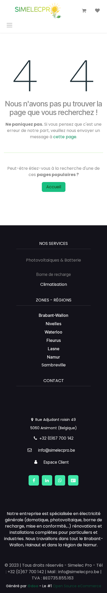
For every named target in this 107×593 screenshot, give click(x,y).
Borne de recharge (53, 274)
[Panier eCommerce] (84, 10)
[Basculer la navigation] (9, 25)
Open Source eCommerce (77, 586)
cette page (64, 137)
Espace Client (56, 462)
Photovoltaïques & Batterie (53, 260)
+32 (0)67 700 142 (55, 438)
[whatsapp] (60, 480)
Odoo (33, 586)
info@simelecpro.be (56, 450)
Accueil (53, 187)
